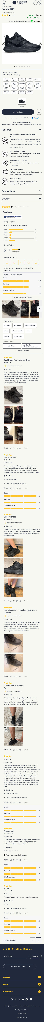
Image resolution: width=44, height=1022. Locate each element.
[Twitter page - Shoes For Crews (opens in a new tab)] (19, 999)
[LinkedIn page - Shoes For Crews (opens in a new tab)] (23, 999)
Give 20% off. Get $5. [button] (18, 967)
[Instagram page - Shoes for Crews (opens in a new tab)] (12, 999)
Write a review (24, 207)
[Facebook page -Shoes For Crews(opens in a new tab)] (16, 999)
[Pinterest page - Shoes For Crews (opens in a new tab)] (27, 999)
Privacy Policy (22, 1014)
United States (25, 1010)
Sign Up (35, 956)
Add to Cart (18, 112)
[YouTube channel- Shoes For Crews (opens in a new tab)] (31, 999)
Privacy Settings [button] (22, 1017)
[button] (22, 129)
